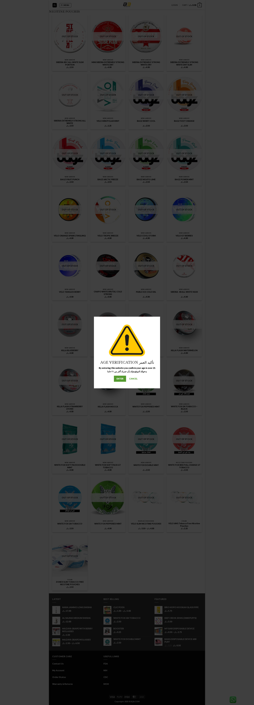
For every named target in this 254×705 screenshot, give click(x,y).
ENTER (120, 378)
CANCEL (133, 378)
